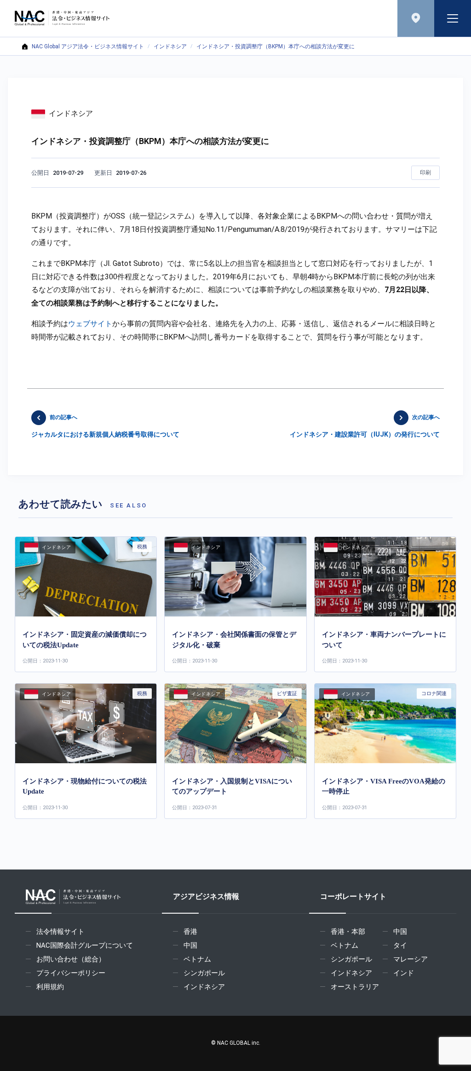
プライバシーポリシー (70, 973)
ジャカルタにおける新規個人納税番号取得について (105, 426)
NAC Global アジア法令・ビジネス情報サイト (88, 46)
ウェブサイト (90, 323)
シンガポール (204, 973)
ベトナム (197, 959)
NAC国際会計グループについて (84, 945)
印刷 (425, 172)
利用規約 (50, 987)
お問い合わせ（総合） (70, 959)
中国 (190, 945)
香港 (190, 931)
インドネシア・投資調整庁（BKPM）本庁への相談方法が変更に (275, 46)
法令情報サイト (60, 931)
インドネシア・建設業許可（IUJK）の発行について (365, 426)
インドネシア (170, 46)
